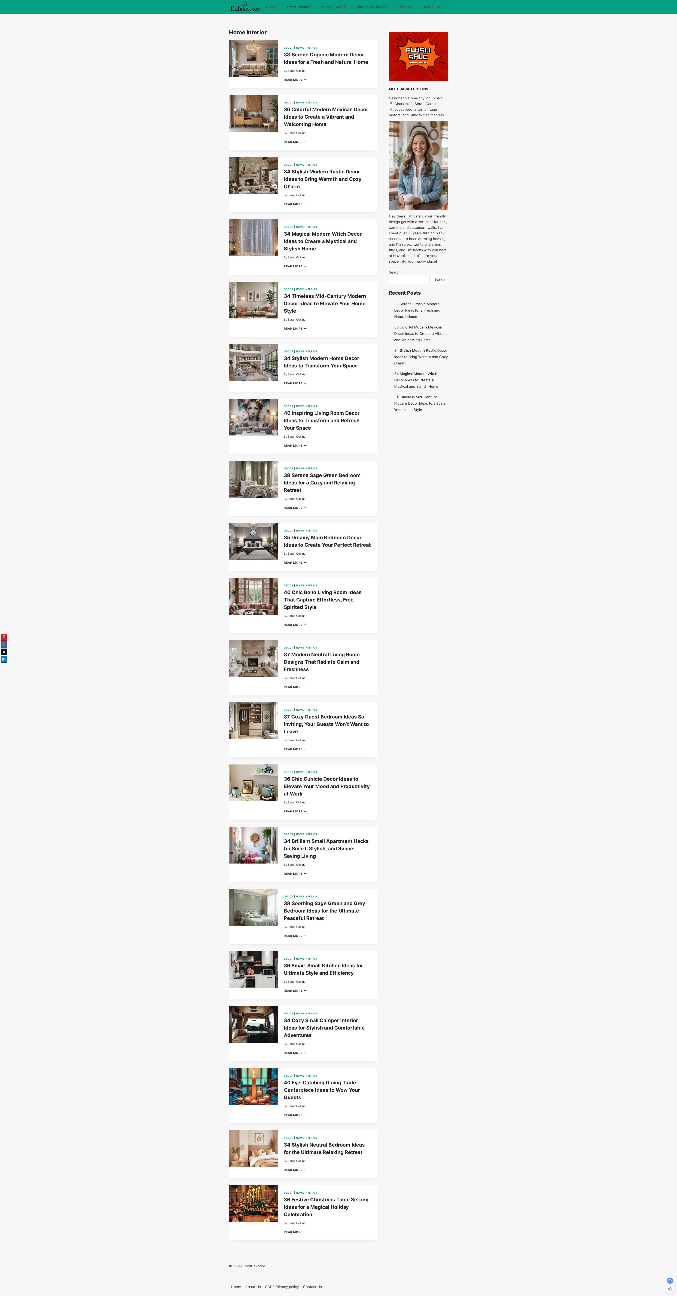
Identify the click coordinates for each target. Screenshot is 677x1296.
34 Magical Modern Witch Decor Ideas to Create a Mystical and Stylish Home (323, 241)
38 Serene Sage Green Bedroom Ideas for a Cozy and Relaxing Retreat (322, 482)
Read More (295, 79)
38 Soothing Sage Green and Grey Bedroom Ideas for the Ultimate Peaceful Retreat (324, 910)
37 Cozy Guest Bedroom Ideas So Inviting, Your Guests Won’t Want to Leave (326, 724)
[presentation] (253, 58)
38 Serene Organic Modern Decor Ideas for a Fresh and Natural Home (417, 310)
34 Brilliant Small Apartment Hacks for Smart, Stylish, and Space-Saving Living (326, 848)
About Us (253, 1287)
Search (395, 272)
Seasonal (405, 7)
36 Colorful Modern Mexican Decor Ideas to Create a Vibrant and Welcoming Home (326, 116)
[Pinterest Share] (4, 637)
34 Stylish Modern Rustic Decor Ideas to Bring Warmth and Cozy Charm (322, 179)
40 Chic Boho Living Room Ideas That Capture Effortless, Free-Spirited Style (323, 599)
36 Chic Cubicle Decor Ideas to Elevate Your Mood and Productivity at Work (327, 786)
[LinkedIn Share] (4, 659)
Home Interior (298, 7)
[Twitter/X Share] (4, 652)
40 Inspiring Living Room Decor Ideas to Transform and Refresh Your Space (321, 420)
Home (271, 7)
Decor (288, 47)
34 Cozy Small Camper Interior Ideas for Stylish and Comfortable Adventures (324, 1027)
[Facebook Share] (4, 644)
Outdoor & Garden (371, 7)
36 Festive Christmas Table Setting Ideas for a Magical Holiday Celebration (326, 1207)
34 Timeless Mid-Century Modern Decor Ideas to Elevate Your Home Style (325, 303)
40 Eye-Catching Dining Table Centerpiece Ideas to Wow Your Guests (322, 1090)
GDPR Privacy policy (282, 1287)
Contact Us (312, 1287)
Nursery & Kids (333, 7)
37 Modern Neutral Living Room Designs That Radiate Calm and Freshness (322, 662)
